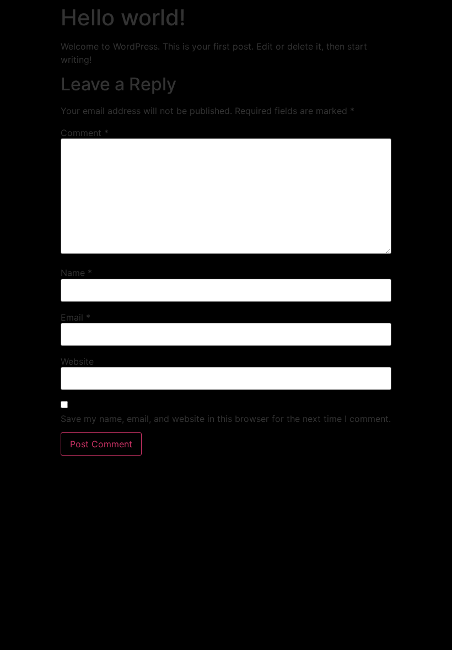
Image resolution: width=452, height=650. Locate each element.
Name (76, 272)
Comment (85, 132)
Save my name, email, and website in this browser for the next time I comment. (226, 418)
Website (77, 361)
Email (75, 317)
